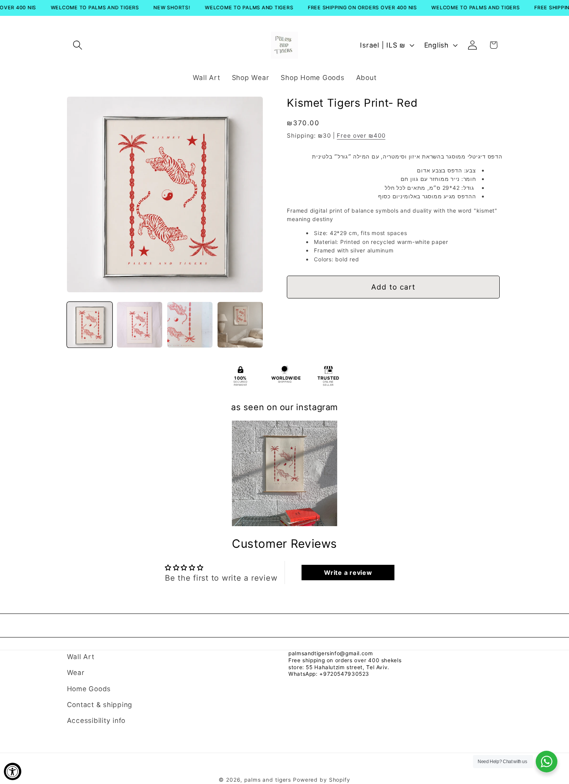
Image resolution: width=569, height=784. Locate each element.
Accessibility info (96, 720)
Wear (76, 672)
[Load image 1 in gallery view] (89, 324)
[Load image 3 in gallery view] (190, 324)
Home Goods (89, 689)
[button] (77, 45)
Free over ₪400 (361, 135)
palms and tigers (267, 780)
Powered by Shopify (321, 780)
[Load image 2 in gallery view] (139, 324)
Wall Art (80, 657)
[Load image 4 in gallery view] (240, 324)
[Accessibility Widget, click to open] (12, 771)
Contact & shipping (100, 704)
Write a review (348, 572)
